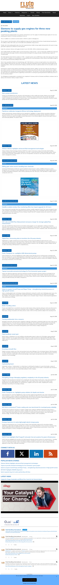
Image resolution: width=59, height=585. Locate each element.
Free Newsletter (46, 12)
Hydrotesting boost (8, 364)
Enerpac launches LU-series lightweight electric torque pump (20, 422)
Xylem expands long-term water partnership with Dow (15, 472)
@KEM (12, 538)
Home (4, 12)
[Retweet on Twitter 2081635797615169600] (9, 569)
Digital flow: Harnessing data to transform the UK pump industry (21, 238)
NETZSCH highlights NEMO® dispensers (11, 470)
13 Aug (30, 549)
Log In (28, 15)
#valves (16, 554)
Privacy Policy (33, 583)
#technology (21, 541)
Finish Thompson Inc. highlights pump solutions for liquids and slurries (23, 392)
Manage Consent (26, 583)
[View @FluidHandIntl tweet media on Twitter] (33, 542)
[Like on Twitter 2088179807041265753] (12, 545)
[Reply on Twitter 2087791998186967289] (6, 558)
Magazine (24, 12)
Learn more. (40, 575)
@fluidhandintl (25, 536)
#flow (25, 539)
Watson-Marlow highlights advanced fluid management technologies (19, 463)
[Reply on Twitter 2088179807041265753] (6, 545)
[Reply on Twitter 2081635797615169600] (6, 569)
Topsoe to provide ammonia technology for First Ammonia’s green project (24, 271)
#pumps (13, 554)
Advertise (22, 15)
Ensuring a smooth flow (9, 349)
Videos (38, 12)
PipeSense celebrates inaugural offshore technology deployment (21, 111)
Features (17, 12)
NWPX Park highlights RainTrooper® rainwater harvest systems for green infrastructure (28, 437)
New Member (35, 15)
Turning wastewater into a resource (13, 319)
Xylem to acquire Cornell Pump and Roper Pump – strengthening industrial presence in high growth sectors (28, 290)
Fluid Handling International (13, 536)
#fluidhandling (8, 541)
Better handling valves (9, 305)
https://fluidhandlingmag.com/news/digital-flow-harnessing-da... (18, 553)
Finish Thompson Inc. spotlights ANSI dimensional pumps (19, 253)
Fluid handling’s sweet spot (10, 334)
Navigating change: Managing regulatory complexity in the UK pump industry (25, 377)
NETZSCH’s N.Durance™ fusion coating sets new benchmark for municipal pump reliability (29, 407)
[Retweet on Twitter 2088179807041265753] (9, 545)
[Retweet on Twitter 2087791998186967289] (9, 558)
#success (17, 541)
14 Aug (30, 536)
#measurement (29, 539)
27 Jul (30, 562)
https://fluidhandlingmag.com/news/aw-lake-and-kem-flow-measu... (18, 540)
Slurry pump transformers (10, 93)
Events (32, 12)
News (9, 12)
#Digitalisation (8, 550)
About (54, 12)
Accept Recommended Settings (29, 579)
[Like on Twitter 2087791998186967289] (12, 558)
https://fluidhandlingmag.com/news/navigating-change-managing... (18, 566)
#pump (23, 550)
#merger (13, 541)
